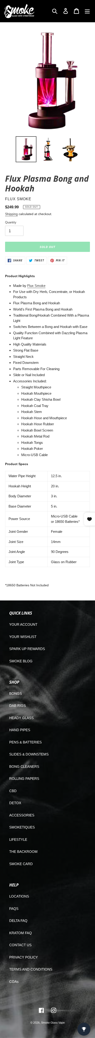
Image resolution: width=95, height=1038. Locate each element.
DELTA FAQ (18, 921)
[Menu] (87, 11)
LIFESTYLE (18, 839)
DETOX (15, 803)
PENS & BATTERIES (25, 742)
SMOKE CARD (21, 864)
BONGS (15, 693)
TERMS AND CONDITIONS (30, 969)
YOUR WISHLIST (22, 637)
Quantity (10, 222)
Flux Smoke (36, 286)
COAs (14, 982)
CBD (13, 791)
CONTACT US (20, 945)
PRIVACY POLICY (23, 957)
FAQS (13, 909)
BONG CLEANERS (24, 766)
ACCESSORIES (21, 815)
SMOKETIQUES (22, 827)
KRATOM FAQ (20, 933)
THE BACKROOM (23, 852)
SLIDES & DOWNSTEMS (29, 754)
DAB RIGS (17, 706)
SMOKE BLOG (21, 661)
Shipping (11, 214)
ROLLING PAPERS (24, 779)
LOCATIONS (19, 896)
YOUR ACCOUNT (23, 624)
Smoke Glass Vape (53, 1022)
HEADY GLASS (21, 718)
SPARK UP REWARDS (27, 649)
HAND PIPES (19, 730)
